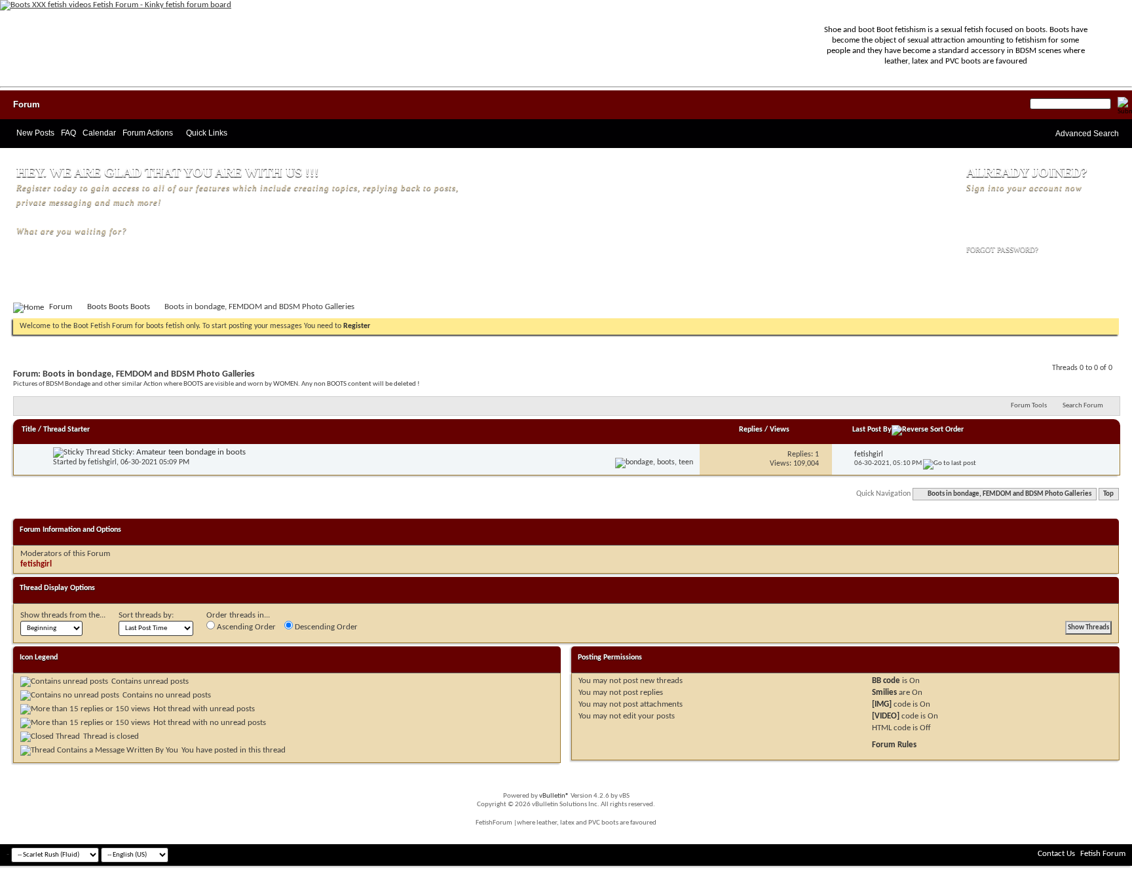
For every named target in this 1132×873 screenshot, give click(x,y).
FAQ (68, 133)
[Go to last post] (949, 463)
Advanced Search (1087, 133)
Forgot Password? (1002, 249)
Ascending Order (245, 627)
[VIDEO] (885, 716)
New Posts (35, 133)
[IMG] (882, 704)
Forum (26, 104)
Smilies (884, 692)
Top (1108, 494)
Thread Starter (66, 430)
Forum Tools (1029, 405)
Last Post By (872, 430)
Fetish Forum (1102, 853)
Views (779, 430)
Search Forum (1083, 405)
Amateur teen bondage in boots (191, 452)
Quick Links (206, 133)
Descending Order (325, 627)
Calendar (99, 133)
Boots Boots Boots (118, 307)
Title (29, 430)
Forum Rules (894, 745)
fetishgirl (102, 462)
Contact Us (1056, 853)
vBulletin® (554, 796)
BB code (886, 681)
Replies (751, 430)
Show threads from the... (62, 615)
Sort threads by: (146, 615)
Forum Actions (148, 133)
